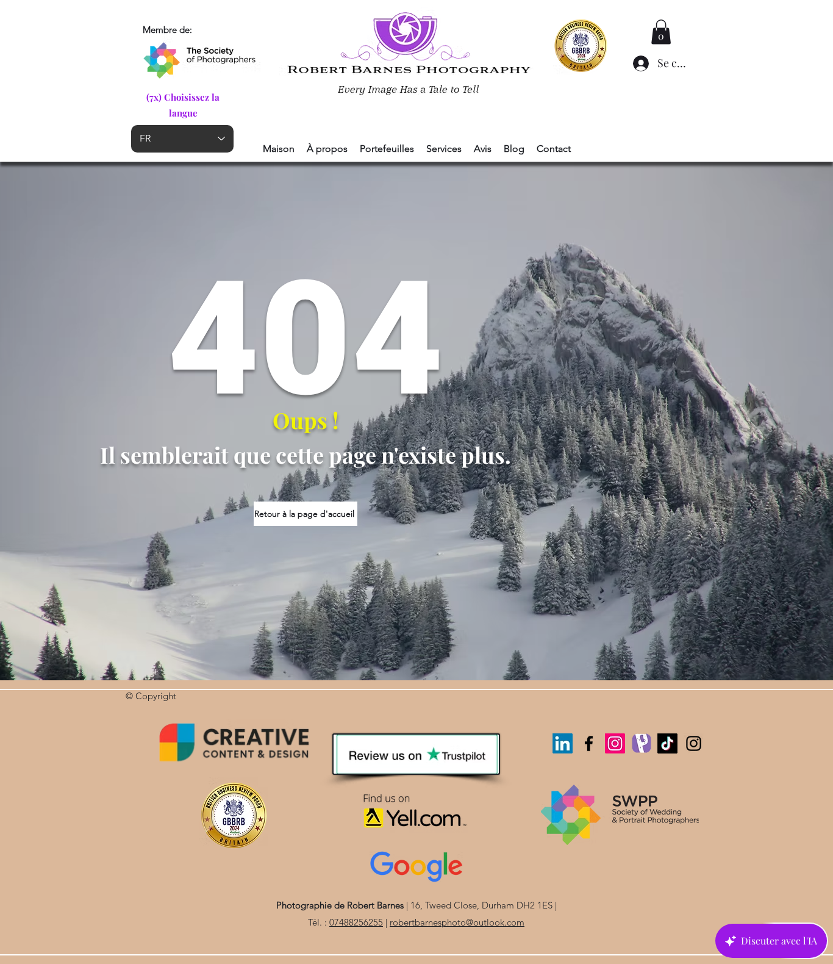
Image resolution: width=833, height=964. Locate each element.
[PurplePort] (641, 743)
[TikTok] (667, 743)
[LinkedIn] (562, 743)
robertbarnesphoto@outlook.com (457, 922)
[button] (661, 32)
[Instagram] (615, 743)
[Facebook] (589, 743)
